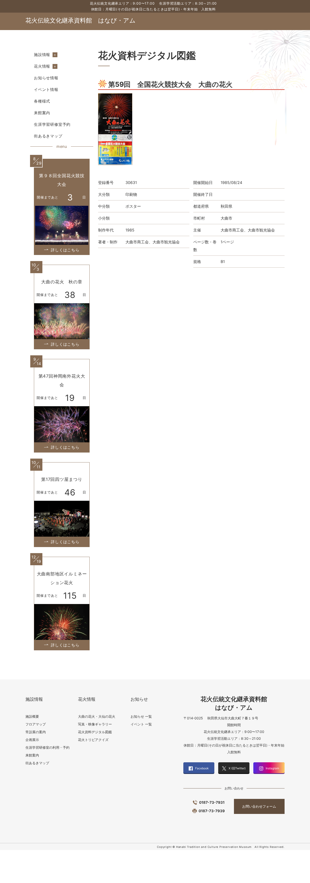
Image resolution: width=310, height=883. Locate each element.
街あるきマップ (48, 136)
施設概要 (32, 716)
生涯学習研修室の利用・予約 (47, 747)
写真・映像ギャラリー (95, 724)
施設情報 (42, 54)
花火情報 (42, 66)
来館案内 (42, 112)
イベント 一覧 (141, 724)
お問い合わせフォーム (259, 806)
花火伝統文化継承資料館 (80, 20)
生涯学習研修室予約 (52, 124)
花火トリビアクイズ (93, 740)
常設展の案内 (35, 732)
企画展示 (32, 740)
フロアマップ (35, 724)
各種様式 (42, 101)
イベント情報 (46, 89)
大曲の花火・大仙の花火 (96, 716)
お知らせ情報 (46, 77)
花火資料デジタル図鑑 (95, 732)
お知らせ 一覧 (141, 716)
